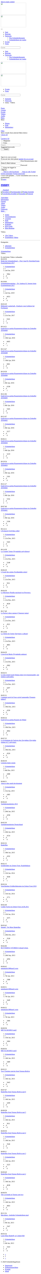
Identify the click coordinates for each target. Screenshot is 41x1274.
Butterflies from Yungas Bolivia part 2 (13, 1174)
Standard (5, 190)
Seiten (7, 215)
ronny (5, 185)
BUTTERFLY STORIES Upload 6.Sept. (14, 948)
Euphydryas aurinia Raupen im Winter (13, 720)
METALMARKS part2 (9, 1030)
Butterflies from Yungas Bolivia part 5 (13, 1112)
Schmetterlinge (10, 248)
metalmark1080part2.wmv (9, 989)
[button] (20, 118)
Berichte (8, 34)
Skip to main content (8, 2)
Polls (6, 220)
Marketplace (9, 222)
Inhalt (7, 1271)
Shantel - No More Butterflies (10, 927)
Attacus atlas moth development (11, 783)
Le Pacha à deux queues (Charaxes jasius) (15, 613)
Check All (4, 135)
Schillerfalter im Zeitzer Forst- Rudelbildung (15, 866)
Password (24, 165)
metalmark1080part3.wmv (9, 968)
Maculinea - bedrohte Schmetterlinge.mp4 (15, 1215)
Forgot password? (19, 174)
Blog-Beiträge (9, 228)
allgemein (8, 246)
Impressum (8, 1265)
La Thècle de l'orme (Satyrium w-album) (14, 634)
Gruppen (8, 219)
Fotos (7, 44)
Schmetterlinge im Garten (17, 40)
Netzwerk (8, 36)
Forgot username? (7, 174)
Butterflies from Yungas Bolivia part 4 (13, 1133)
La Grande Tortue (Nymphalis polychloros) (15, 551)
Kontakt (7, 1269)
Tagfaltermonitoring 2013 (9, 804)
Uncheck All (5, 139)
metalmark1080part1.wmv (9, 1009)
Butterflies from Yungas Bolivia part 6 (13, 1092)
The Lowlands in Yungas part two (12, 1195)
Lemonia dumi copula (8, 763)
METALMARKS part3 (9, 1051)
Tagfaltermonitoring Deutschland (12, 824)
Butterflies (4, 845)
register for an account (26, 159)
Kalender (8, 224)
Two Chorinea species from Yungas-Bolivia (15, 1071)
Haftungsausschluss (11, 1267)
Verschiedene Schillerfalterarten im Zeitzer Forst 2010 (18, 886)
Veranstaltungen (10, 217)
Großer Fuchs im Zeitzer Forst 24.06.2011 (15, 907)
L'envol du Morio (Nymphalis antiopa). (14, 654)
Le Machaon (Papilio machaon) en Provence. (16, 592)
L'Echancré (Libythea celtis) (10, 531)
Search (5, 149)
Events (7, 42)
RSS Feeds (8, 226)
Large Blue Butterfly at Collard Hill (12, 1236)
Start (6, 32)
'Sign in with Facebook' (10, 172)
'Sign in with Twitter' (28, 172)
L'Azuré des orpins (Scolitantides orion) (14, 572)
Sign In (4, 169)
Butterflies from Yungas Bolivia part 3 (13, 1153)
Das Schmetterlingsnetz (17, 38)
